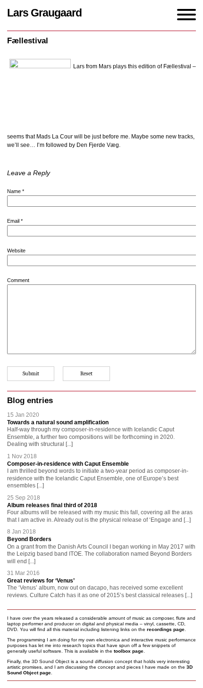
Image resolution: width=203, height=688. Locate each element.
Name (15, 191)
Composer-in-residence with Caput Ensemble (68, 464)
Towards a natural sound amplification (58, 422)
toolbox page (129, 651)
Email (15, 221)
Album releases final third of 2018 (52, 505)
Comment (18, 280)
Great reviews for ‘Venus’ (41, 580)
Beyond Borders (29, 539)
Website (16, 250)
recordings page (166, 629)
